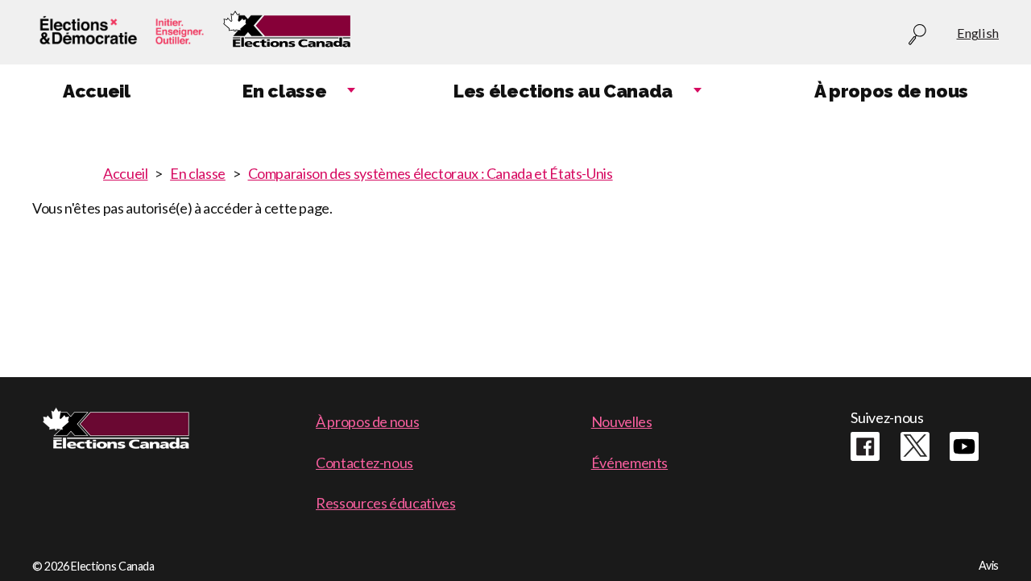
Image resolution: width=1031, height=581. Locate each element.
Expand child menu (351, 91)
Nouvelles (621, 421)
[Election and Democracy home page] (119, 33)
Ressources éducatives (385, 503)
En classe (198, 173)
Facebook (865, 446)
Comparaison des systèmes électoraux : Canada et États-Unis (430, 173)
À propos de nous (367, 421)
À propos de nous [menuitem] (891, 91)
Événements (629, 462)
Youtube (964, 446)
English (978, 32)
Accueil (125, 173)
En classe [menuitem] (284, 91)
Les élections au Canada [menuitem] (563, 91)
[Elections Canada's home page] (286, 33)
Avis (989, 565)
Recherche (917, 35)
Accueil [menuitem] (96, 91)
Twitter (915, 446)
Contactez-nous (364, 462)
